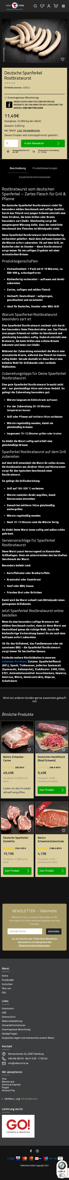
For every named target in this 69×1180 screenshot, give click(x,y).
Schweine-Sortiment (14, 661)
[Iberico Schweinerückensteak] (51, 817)
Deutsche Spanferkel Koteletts (15, 839)
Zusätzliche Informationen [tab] (34, 177)
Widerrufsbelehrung (12, 1021)
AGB (4, 1012)
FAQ (4, 992)
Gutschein (7, 984)
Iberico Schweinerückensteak (51, 839)
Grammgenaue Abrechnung (23, 97)
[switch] (62, 1175)
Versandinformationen (13, 1025)
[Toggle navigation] (63, 6)
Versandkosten (29, 1099)
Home (5, 975)
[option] (34, 41)
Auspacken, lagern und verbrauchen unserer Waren (28, 1038)
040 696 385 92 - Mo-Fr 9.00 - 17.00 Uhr (28, 1058)
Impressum (8, 1008)
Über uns (6, 988)
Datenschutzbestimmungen (34, 945)
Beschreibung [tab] (18, 168)
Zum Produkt (46, 789)
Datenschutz (9, 1017)
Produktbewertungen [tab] (45, 168)
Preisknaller (8, 980)
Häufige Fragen (9, 1033)
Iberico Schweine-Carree (13, 758)
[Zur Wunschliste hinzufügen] (63, 59)
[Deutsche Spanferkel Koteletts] (17, 817)
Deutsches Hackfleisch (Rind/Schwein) (51, 758)
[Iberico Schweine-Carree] (17, 736)
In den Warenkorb (34, 143)
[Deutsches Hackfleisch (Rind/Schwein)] (51, 736)
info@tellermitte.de (18, 1063)
